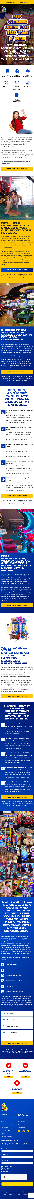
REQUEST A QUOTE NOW (17, 169)
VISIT (9, 1076)
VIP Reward (4, 1127)
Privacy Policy (8, 1194)
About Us (21, 1119)
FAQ (2, 1133)
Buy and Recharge (24, 2)
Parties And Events (7, 1125)
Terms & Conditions (23, 1194)
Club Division (9, 2)
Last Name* (4, 1160)
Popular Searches (6, 1136)
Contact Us (15, 2)
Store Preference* (6, 1166)
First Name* (4, 1155)
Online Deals (5, 1122)
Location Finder (6, 1130)
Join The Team (22, 1125)
